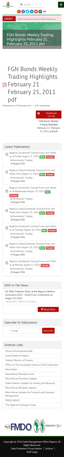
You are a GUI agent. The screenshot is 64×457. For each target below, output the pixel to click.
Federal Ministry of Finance (19, 360)
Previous (7, 426)
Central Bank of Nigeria (17, 355)
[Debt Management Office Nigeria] (8, 5)
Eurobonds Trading (22, 160)
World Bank (11, 369)
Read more (49, 309)
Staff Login (32, 452)
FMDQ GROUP (12, 400)
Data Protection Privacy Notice (26, 448)
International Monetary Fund (19, 373)
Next (57, 426)
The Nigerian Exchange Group (20, 404)
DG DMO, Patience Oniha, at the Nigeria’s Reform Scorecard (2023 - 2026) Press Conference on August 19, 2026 (30, 295)
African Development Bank (18, 351)
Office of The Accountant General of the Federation (31, 364)
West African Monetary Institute (21, 378)
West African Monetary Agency (20, 387)
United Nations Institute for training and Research (30, 383)
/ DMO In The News (26, 301)
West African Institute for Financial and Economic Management (29, 394)
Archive (49, 448)
